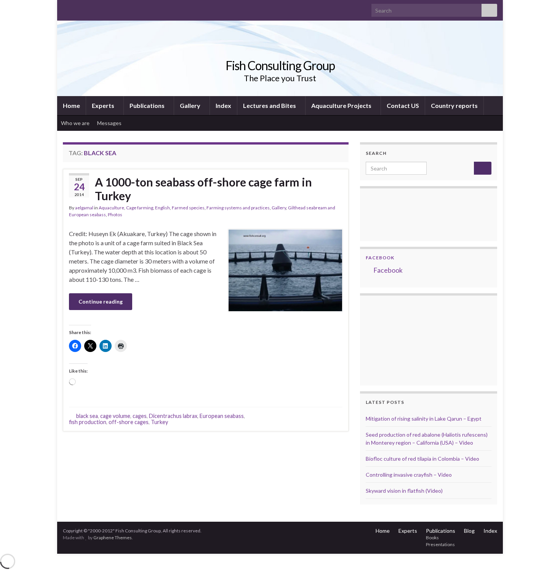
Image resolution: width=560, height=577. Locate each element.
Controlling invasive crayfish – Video (409, 474)
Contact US (403, 105)
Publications (148, 105)
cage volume (115, 416)
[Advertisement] (404, 339)
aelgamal (84, 208)
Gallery (191, 105)
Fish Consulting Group (280, 65)
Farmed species (188, 208)
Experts (103, 105)
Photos (115, 214)
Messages (110, 123)
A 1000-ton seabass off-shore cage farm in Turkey (203, 189)
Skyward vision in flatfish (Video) (404, 490)
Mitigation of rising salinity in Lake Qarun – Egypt (424, 418)
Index (223, 105)
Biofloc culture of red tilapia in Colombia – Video (422, 458)
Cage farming (139, 208)
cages (140, 416)
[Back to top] (542, 559)
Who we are (75, 123)
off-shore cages (129, 422)
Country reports (454, 105)
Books (432, 537)
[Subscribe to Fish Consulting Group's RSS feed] (66, 8)
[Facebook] (78, 8)
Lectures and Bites (270, 105)
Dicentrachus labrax (173, 416)
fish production (87, 422)
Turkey (159, 422)
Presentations (440, 544)
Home (71, 105)
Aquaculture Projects (342, 105)
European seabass (222, 416)
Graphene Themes (112, 537)
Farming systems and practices (238, 208)
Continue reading (100, 301)
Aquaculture (111, 208)
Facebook (380, 257)
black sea (87, 416)
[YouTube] (90, 8)
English (162, 208)
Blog (469, 530)
